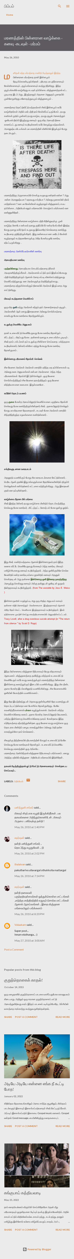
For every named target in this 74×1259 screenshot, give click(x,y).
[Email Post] (28, 781)
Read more (63, 1016)
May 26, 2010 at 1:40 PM (29, 827)
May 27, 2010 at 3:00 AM (29, 940)
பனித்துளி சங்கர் (23, 807)
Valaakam (20, 924)
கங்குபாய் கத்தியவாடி (22, 1192)
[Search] (59, 6)
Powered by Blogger (39, 1249)
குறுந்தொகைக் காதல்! (23, 980)
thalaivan (19, 864)
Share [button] (62, 781)
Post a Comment (14, 949)
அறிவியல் (18, 781)
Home (9, 14)
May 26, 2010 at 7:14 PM (29, 876)
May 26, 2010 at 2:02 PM (29, 853)
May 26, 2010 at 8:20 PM (29, 914)
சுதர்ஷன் (19, 837)
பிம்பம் (9, 6)
